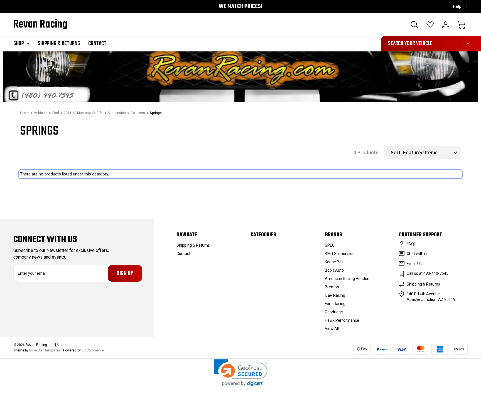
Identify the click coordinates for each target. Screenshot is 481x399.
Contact (97, 43)
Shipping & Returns (59, 43)
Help (457, 6)
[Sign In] (445, 24)
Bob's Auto (334, 270)
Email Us (414, 263)
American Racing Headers (347, 278)
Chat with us (417, 253)
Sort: (396, 152)
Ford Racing (335, 303)
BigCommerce (93, 350)
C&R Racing (335, 295)
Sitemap (63, 345)
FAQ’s (411, 244)
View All (332, 328)
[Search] (414, 24)
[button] (241, 373)
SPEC (330, 245)
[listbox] (431, 153)
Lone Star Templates (45, 350)
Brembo (332, 287)
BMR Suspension (340, 253)
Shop (18, 43)
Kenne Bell (334, 262)
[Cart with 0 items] (461, 24)
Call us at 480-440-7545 (427, 273)
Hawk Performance (342, 320)
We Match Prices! (240, 6)
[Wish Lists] (430, 24)
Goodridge (334, 312)
